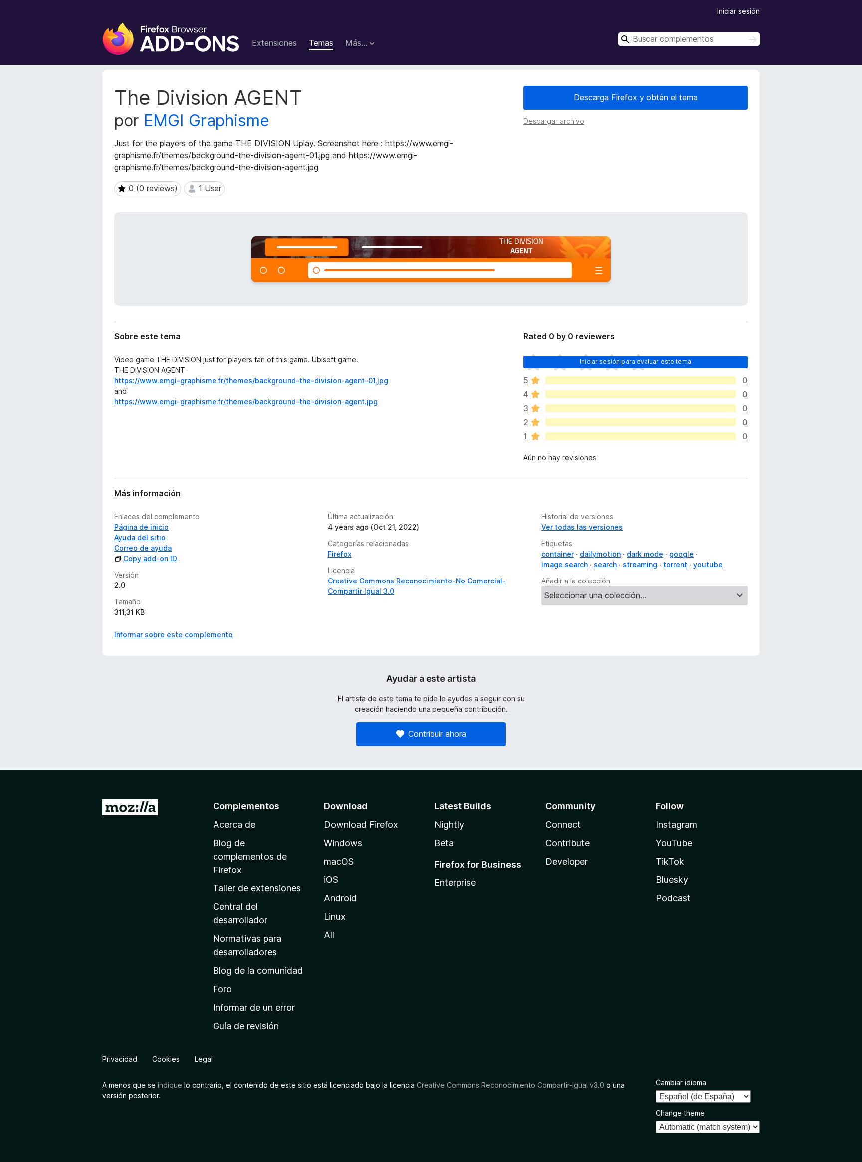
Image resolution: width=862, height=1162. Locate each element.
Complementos (246, 806)
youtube (708, 564)
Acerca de (234, 824)
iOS (331, 879)
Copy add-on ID (150, 558)
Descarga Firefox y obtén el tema (636, 97)
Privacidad (119, 1059)
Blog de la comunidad (258, 970)
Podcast (673, 898)
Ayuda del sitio (140, 537)
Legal (204, 1059)
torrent (675, 564)
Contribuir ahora (437, 734)
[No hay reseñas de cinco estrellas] (640, 380)
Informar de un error (254, 1007)
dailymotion (600, 554)
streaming (640, 564)
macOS (339, 861)
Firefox (340, 554)
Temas (321, 43)
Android (340, 898)
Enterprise (455, 882)
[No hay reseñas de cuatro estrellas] (640, 394)
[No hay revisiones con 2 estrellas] (640, 422)
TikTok (670, 861)
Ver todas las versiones (582, 527)
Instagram (676, 824)
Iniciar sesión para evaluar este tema (635, 361)
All (329, 935)
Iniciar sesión (738, 11)
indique (170, 1085)
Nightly (449, 824)
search (605, 564)
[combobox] (689, 39)
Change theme (680, 1113)
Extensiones (274, 43)
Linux (335, 916)
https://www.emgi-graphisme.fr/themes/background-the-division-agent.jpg (246, 401)
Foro (222, 989)
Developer (566, 861)
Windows (343, 843)
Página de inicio (141, 527)
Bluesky (672, 879)
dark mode (645, 554)
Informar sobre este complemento (173, 634)
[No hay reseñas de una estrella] (640, 436)
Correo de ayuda (143, 548)
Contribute (567, 843)
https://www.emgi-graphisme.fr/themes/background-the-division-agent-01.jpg (251, 380)
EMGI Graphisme (206, 120)
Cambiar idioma (681, 1082)
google (681, 554)
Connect (563, 824)
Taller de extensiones (257, 888)
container (557, 554)
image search (564, 564)
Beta (444, 843)
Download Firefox (361, 824)
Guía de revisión (246, 1026)
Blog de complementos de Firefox (250, 856)
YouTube (674, 843)
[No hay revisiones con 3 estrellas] (640, 408)
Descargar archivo (553, 121)
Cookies (166, 1059)
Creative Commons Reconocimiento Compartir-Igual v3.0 (510, 1085)
